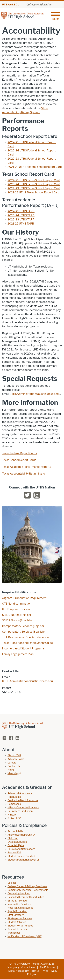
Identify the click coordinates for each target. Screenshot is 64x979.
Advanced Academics (20, 793)
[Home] (22, 15)
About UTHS (14, 755)
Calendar (12, 882)
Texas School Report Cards (19, 460)
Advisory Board (16, 759)
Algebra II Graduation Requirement (24, 598)
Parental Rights (16, 845)
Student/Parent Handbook (22, 859)
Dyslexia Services (17, 841)
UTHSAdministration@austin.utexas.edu (35, 394)
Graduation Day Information (23, 800)
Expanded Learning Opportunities (26, 897)
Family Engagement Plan (17, 654)
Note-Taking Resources (20, 907)
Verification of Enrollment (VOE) (25, 936)
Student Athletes (17, 922)
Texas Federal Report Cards (19, 453)
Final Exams (14, 796)
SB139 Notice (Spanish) (17, 620)
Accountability (15, 831)
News (11, 769)
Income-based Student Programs (23, 648)
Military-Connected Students (23, 807)
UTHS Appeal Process (16, 609)
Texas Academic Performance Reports (26, 466)
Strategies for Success (20, 918)
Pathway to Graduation (20, 811)
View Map (13, 773)
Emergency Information (20, 967)
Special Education (17, 911)
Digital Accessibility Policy (22, 970)
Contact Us (14, 766)
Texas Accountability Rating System (24, 473)
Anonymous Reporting (20, 834)
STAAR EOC (14, 818)
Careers (12, 762)
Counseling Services (19, 893)
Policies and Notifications (21, 849)
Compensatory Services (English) (23, 626)
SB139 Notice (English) (16, 614)
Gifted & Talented (17, 900)
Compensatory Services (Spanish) (23, 631)
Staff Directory (16, 915)
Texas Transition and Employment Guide (27, 643)
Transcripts (14, 932)
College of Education (38, 4)
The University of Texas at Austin (30, 963)
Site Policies (46, 967)
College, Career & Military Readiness (27, 886)
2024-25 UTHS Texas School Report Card (34, 180)
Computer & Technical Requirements (28, 890)
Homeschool (14, 804)
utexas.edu (10, 4)
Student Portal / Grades (20, 925)
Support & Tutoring (18, 929)
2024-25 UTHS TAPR (21, 211)
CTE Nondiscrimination (16, 603)
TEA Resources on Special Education (25, 637)
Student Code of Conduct (21, 856)
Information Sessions (19, 904)
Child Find (13, 838)
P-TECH (12, 814)
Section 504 (14, 852)
